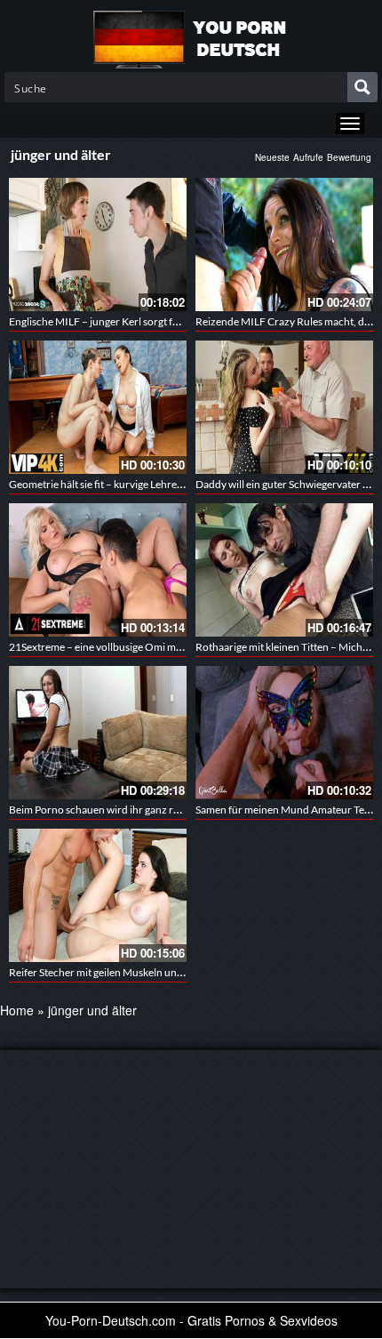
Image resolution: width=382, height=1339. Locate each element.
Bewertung (349, 157)
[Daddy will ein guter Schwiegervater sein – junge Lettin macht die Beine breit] (284, 407)
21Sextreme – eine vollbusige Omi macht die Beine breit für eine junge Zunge (185, 646)
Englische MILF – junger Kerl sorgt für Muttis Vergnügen (138, 321)
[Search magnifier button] (362, 87)
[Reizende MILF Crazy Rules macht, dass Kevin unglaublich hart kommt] (284, 244)
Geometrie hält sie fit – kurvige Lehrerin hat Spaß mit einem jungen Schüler (179, 484)
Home (17, 1010)
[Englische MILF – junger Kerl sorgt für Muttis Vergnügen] (98, 244)
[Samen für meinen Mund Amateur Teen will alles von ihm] (284, 732)
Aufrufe (308, 157)
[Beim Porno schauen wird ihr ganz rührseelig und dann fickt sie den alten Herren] (98, 732)
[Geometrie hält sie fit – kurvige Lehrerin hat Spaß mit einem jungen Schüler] (98, 407)
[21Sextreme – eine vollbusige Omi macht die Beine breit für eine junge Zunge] (98, 570)
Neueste (272, 157)
